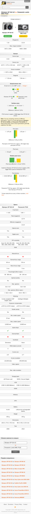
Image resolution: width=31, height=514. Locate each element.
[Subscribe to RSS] (15, 507)
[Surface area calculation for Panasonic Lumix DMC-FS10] (23, 105)
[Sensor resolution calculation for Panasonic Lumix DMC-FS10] (27, 72)
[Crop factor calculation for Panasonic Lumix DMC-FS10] (24, 212)
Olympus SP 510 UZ (7, 32)
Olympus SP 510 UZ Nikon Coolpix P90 (13, 468)
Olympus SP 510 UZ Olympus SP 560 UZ (13, 472)
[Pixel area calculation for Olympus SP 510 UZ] (6, 151)
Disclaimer (10, 504)
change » (24, 85)
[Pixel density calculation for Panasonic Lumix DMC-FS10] (28, 175)
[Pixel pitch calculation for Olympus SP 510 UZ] (5, 131)
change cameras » (15, 19)
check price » (7, 36)
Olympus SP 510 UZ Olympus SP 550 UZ (13, 461)
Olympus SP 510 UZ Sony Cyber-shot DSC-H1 (15, 486)
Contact (25, 504)
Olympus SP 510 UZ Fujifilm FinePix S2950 (14, 483)
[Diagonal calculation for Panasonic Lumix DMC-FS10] (25, 78)
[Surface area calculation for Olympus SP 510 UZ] (7, 105)
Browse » (27, 1)
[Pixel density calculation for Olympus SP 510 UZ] (3, 175)
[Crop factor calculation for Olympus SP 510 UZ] (6, 212)
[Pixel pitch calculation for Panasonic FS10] (25, 131)
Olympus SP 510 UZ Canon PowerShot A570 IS (15, 493)
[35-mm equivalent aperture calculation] (4, 292)
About (5, 504)
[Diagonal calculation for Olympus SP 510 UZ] (5, 78)
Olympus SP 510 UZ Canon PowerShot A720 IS (15, 490)
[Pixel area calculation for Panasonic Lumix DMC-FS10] (25, 151)
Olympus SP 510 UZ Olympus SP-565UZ (13, 476)
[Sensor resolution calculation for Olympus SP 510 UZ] (4, 72)
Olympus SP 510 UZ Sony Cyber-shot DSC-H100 (15, 479)
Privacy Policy (18, 504)
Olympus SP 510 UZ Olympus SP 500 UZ (13, 465)
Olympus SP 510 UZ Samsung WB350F (13, 497)
